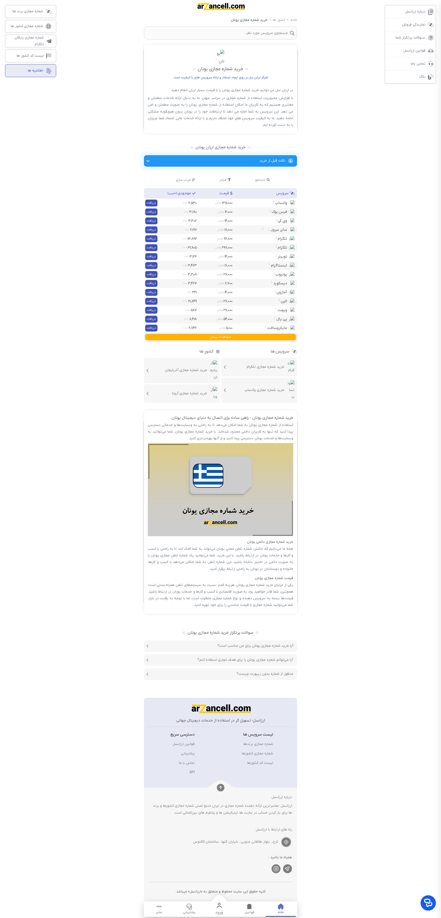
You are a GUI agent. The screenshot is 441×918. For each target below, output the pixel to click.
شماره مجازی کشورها (257, 753)
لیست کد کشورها (260, 763)
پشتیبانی (188, 753)
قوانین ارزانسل (184, 744)
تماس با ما (187, 763)
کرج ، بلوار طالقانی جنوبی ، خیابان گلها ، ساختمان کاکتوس (235, 841)
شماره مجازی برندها (258, 744)
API (192, 772)
